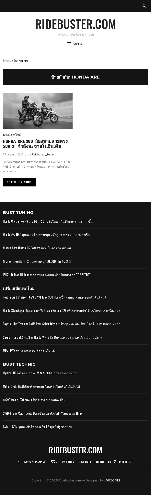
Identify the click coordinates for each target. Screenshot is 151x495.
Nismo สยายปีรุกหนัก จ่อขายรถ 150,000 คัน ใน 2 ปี (37, 261)
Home (7, 60)
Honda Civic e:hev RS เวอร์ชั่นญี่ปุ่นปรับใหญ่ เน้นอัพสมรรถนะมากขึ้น (48, 221)
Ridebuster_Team (43, 154)
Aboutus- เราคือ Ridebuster (114, 462)
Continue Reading (19, 182)
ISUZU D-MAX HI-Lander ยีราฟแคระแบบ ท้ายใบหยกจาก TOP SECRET (47, 274)
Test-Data (85, 462)
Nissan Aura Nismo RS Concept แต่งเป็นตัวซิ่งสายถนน (37, 248)
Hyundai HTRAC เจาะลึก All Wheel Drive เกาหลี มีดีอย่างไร (40, 373)
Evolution (68, 462)
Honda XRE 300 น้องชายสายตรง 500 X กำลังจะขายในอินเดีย (35, 144)
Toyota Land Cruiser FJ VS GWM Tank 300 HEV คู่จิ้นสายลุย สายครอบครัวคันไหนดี (55, 297)
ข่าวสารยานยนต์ (32, 462)
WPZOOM (112, 480)
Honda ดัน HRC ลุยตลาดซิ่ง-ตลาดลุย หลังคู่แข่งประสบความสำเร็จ (46, 234)
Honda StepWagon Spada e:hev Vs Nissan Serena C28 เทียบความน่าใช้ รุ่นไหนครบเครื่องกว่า (61, 310)
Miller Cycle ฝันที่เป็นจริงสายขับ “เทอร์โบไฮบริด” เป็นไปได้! (42, 386)
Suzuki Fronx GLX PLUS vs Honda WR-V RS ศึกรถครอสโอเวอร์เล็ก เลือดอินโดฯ (52, 337)
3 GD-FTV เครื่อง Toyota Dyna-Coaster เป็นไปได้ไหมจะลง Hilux (42, 413)
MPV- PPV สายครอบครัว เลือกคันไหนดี (29, 350)
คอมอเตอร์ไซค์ (12, 135)
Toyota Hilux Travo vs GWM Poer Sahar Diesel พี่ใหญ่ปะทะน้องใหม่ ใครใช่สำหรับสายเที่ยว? (61, 323)
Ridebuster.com (75, 23)
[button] (75, 44)
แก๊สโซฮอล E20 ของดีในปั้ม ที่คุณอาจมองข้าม (34, 399)
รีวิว (54, 462)
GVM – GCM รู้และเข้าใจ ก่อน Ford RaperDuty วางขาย (37, 426)
